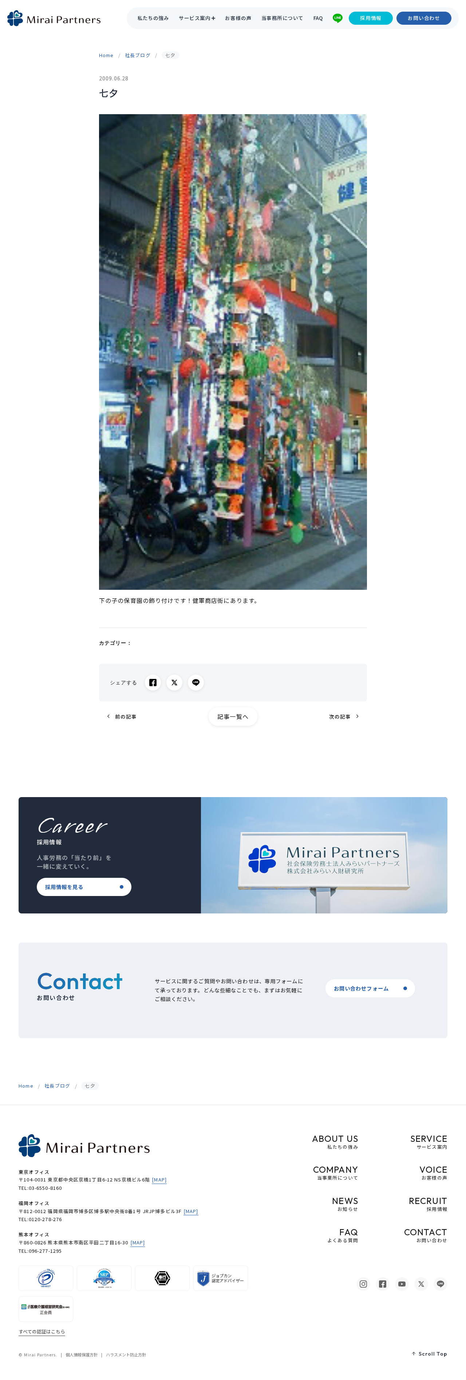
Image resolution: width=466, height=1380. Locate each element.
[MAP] (159, 1179)
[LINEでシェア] (196, 683)
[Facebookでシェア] (153, 683)
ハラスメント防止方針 (126, 1354)
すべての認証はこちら (42, 1331)
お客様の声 (238, 18)
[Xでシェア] (174, 683)
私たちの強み (153, 18)
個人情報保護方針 (82, 1354)
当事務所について (282, 18)
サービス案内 (194, 18)
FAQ (318, 18)
